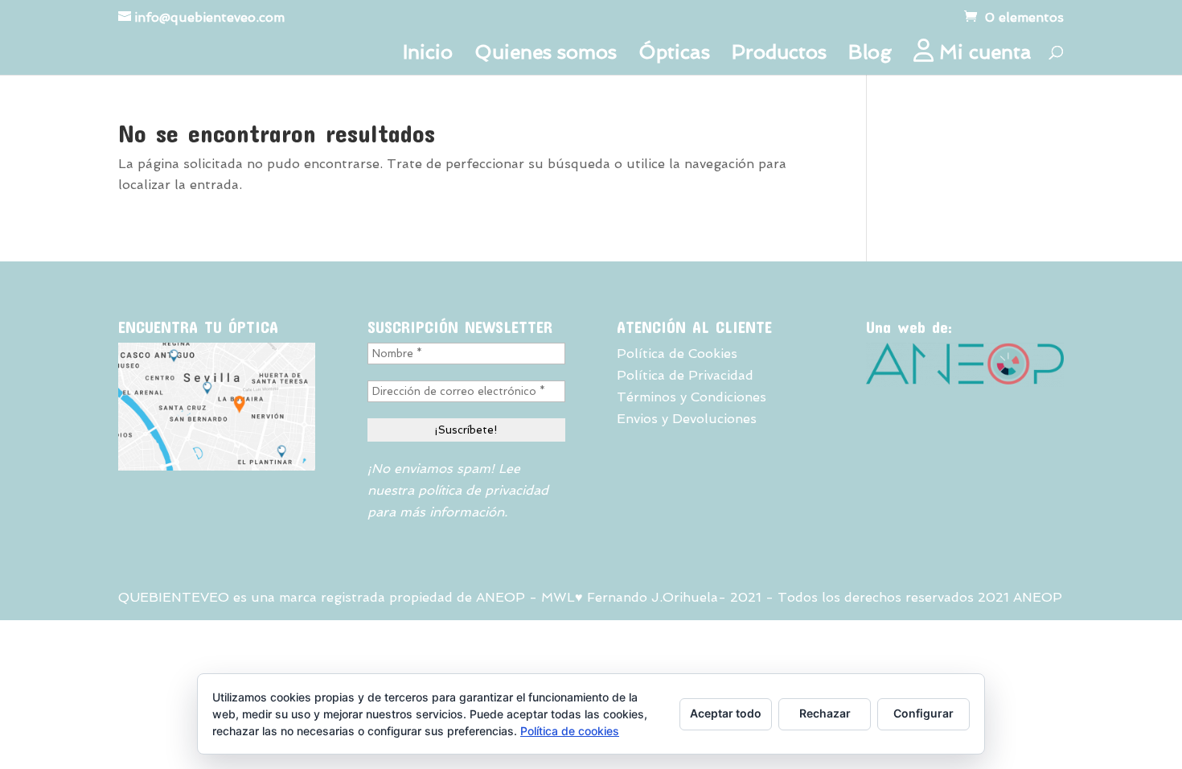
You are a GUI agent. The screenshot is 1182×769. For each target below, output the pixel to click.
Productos (779, 55)
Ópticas (674, 55)
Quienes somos (545, 55)
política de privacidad (483, 490)
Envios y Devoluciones (687, 418)
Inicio (428, 55)
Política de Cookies (677, 353)
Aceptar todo (725, 713)
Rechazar (825, 713)
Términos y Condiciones (691, 397)
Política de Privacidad (685, 375)
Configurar (923, 713)
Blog (870, 55)
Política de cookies (569, 731)
